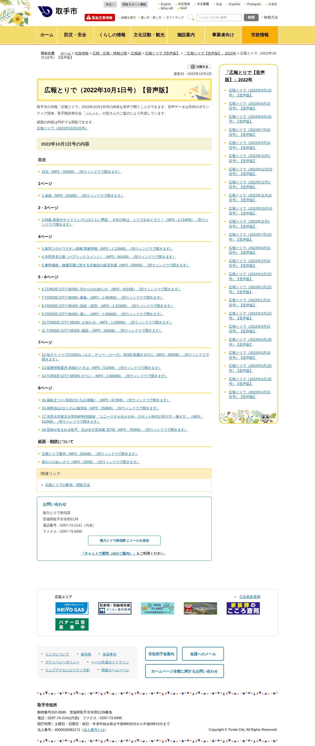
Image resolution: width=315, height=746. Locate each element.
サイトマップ (175, 17)
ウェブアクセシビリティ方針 (67, 670)
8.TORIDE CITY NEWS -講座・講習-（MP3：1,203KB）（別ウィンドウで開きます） (108, 306)
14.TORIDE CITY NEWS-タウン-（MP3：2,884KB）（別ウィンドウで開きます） (105, 376)
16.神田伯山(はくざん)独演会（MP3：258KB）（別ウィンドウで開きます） (101, 408)
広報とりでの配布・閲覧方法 (67, 485)
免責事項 (109, 654)
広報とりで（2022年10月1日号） (63, 128)
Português (254, 4)
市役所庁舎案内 (161, 654)
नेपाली (183, 8)
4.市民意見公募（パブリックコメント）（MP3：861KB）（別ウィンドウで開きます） (109, 257)
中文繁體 (203, 4)
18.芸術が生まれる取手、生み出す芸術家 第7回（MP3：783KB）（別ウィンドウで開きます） (115, 430)
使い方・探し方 (151, 17)
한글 (219, 4)
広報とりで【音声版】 (162, 53)
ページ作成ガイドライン (110, 662)
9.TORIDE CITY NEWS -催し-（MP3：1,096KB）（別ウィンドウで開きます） (103, 314)
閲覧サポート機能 (134, 4)
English (166, 4)
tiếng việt (167, 8)
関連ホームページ (115, 670)
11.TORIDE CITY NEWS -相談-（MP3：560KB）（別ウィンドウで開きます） (102, 330)
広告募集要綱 (249, 597)
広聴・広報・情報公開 (110, 53)
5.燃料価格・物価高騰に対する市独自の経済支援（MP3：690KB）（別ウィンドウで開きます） (116, 265)
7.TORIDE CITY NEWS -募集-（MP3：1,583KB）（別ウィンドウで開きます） (103, 297)
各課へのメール (203, 654)
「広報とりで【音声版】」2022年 (210, 53)
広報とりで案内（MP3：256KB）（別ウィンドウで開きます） (90, 454)
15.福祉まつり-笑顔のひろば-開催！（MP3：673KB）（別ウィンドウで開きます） (106, 400)
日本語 (272, 4)
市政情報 (82, 53)
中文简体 (184, 4)
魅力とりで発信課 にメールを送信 (124, 540)
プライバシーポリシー (62, 662)
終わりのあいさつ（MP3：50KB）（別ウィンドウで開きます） (91, 462)
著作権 (86, 654)
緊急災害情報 (102, 18)
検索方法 (271, 17)
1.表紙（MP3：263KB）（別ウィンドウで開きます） (83, 196)
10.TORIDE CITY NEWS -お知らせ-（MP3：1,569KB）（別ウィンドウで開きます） (107, 322)
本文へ (110, 4)
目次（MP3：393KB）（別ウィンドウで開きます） (81, 172)
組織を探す (128, 17)
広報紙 (136, 53)
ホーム (66, 53)
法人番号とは (94, 730)
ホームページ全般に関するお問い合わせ (184, 671)
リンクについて (57, 654)
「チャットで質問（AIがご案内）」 (108, 553)
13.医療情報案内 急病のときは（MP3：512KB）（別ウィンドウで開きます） (102, 368)
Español (234, 4)
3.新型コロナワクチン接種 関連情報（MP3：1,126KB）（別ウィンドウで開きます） (107, 249)
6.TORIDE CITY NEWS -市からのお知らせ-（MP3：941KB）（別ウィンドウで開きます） (111, 289)
